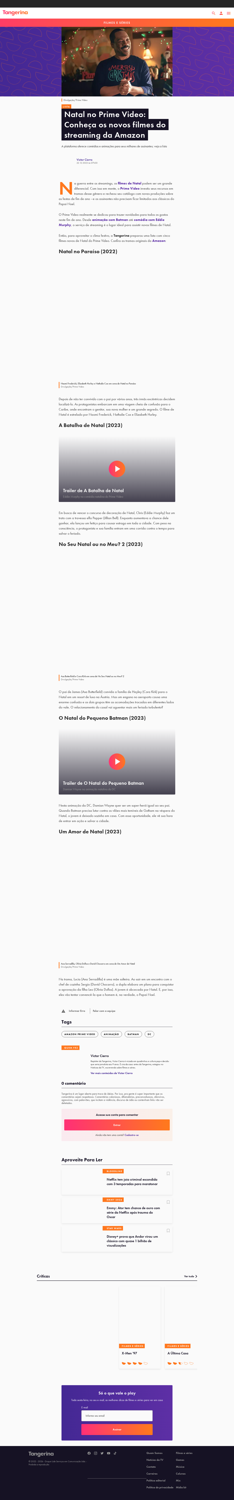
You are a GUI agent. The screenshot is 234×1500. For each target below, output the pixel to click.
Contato (151, 1466)
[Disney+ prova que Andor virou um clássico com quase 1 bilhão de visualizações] (82, 1239)
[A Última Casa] (185, 1317)
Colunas (181, 1473)
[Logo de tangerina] (15, 13)
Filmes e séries (184, 1453)
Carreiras (151, 1473)
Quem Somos (154, 1453)
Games (180, 1460)
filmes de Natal (129, 183)
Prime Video (130, 188)
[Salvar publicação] (168, 1174)
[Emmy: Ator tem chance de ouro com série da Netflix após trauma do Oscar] (82, 1210)
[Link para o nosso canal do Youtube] (108, 1453)
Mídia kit (181, 1487)
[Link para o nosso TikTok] (115, 1453)
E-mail (84, 1407)
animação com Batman (110, 219)
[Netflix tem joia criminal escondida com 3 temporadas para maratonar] (82, 1182)
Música (180, 1466)
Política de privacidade (159, 1487)
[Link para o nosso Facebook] (89, 1453)
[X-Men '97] (140, 1317)
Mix (178, 1480)
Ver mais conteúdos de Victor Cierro (112, 1073)
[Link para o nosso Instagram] (95, 1453)
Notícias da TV (154, 1460)
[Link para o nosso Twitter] (102, 1453)
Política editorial (155, 1480)
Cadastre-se (132, 1135)
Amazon (158, 240)
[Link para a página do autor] (69, 161)
